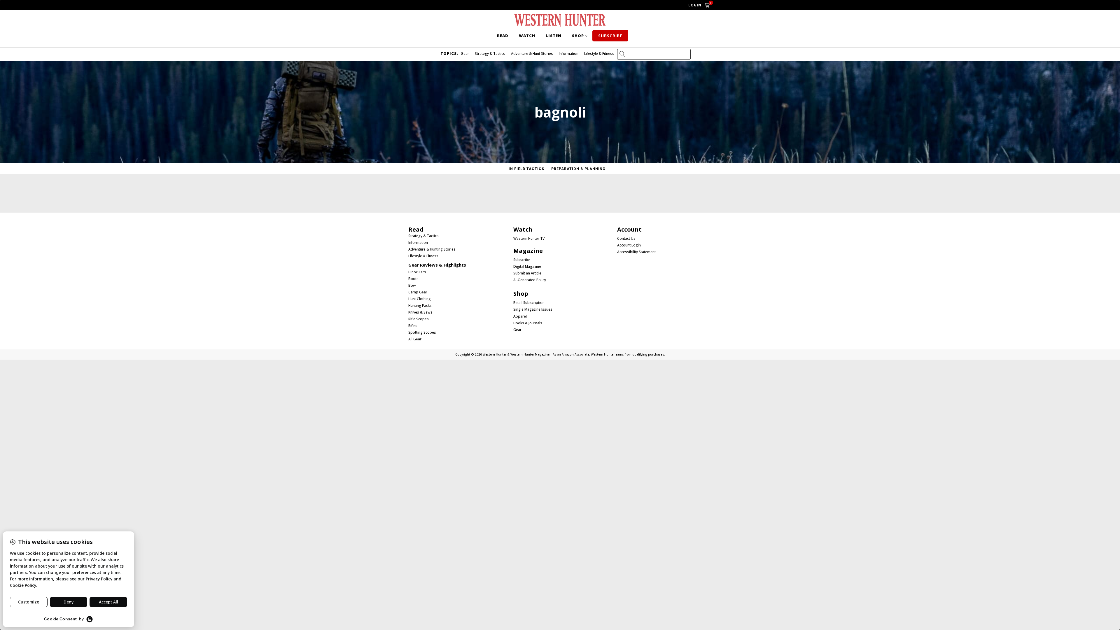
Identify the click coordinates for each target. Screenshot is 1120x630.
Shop (578, 35)
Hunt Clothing (419, 299)
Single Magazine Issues (532, 309)
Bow (412, 286)
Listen (553, 35)
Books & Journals (527, 323)
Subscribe (610, 35)
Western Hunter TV (529, 239)
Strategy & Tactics (490, 53)
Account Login (629, 245)
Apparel (520, 316)
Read (502, 35)
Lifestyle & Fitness (599, 53)
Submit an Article (527, 273)
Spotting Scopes (422, 332)
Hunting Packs (420, 306)
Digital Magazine (527, 267)
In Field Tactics (526, 169)
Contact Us (626, 239)
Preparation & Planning (578, 169)
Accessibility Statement (636, 252)
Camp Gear (417, 292)
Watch (527, 35)
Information (568, 53)
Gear (465, 53)
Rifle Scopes (418, 319)
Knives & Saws (420, 312)
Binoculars (417, 272)
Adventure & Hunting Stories (432, 249)
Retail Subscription (529, 303)
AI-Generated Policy (529, 280)
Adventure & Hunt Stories (532, 53)
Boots (413, 279)
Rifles (412, 326)
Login (694, 5)
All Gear (414, 339)
